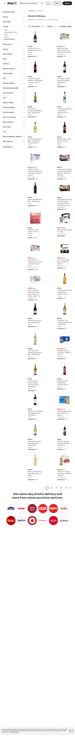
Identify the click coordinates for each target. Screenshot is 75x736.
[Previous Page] (42, 487)
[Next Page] (70, 487)
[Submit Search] (42, 3)
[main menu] (5, 3)
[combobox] (29, 3)
